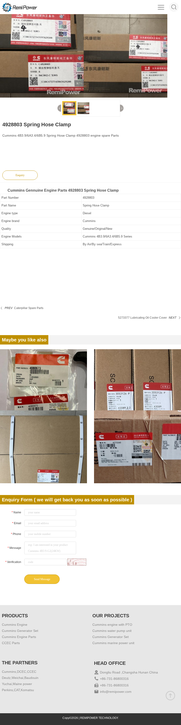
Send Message (42, 579)
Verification (13, 562)
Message (14, 548)
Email (16, 523)
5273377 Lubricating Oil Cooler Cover (142, 317)
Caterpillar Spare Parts (28, 308)
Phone (16, 534)
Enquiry (20, 175)
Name (16, 512)
